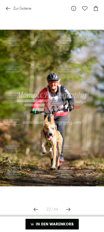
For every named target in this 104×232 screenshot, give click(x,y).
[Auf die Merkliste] (85, 8)
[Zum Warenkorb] (96, 8)
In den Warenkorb (54, 224)
